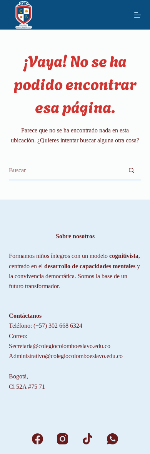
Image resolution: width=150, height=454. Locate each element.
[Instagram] (62, 438)
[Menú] (137, 15)
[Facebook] (37, 438)
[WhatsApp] (112, 438)
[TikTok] (87, 438)
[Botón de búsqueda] (131, 170)
